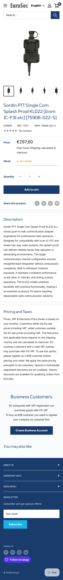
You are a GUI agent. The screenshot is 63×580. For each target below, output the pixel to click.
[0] (56, 6)
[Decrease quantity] (20, 176)
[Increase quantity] (39, 176)
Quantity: (9, 176)
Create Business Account (32, 430)
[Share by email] (57, 203)
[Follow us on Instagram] (19, 552)
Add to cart (31, 189)
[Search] (55, 15)
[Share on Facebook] (37, 203)
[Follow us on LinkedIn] (25, 552)
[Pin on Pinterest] (43, 203)
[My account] (49, 6)
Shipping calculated (41, 147)
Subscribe (15, 524)
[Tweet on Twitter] (50, 203)
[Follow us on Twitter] (12, 552)
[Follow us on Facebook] (6, 552)
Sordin (8, 125)
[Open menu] (5, 5)
